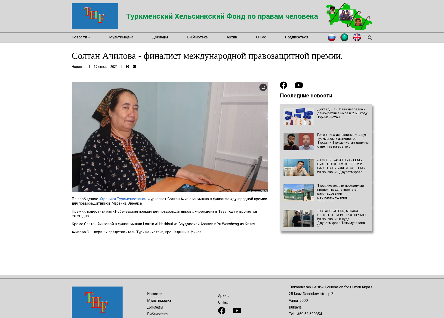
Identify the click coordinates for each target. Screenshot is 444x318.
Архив (232, 37)
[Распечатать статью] (127, 67)
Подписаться (296, 37)
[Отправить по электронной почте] (134, 67)
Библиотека (197, 37)
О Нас (261, 37)
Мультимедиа (121, 37)
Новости (154, 294)
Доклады (160, 37)
